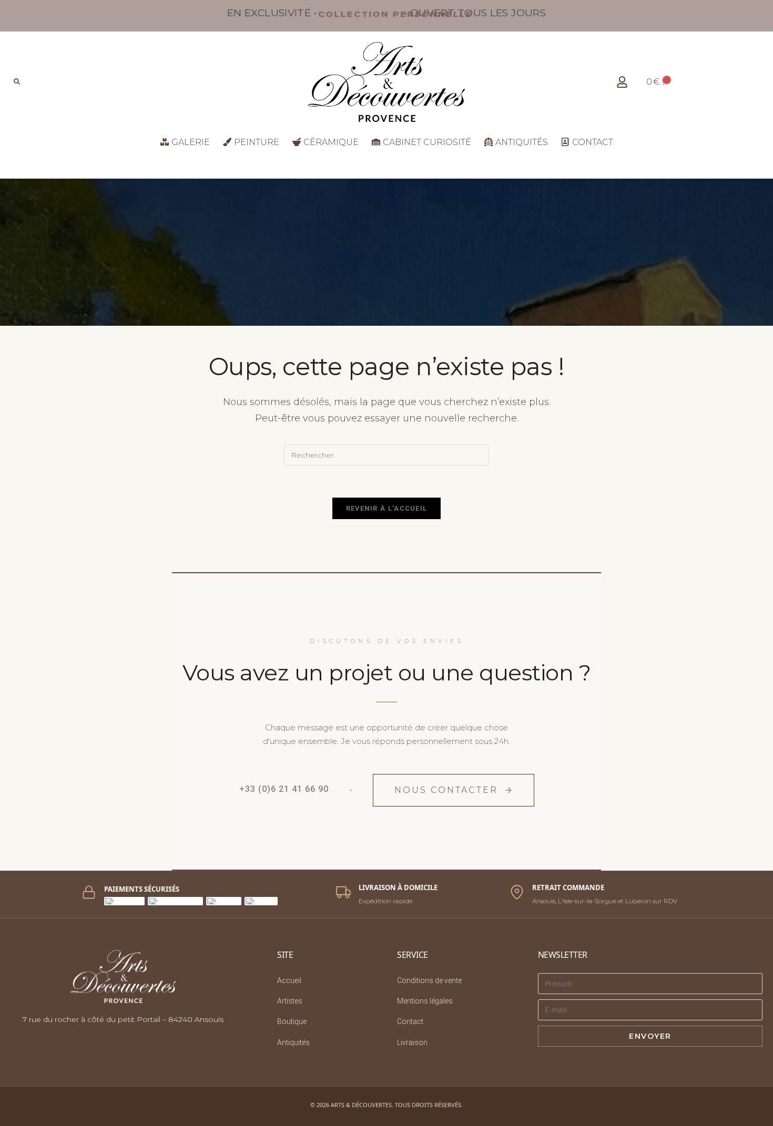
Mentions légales (425, 1001)
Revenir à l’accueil (387, 508)
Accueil (289, 980)
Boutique (292, 1021)
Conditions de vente (429, 980)
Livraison (412, 1042)
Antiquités (293, 1042)
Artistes (289, 1001)
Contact (410, 1021)
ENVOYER (650, 1036)
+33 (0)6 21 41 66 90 (284, 789)
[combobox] (70, 82)
